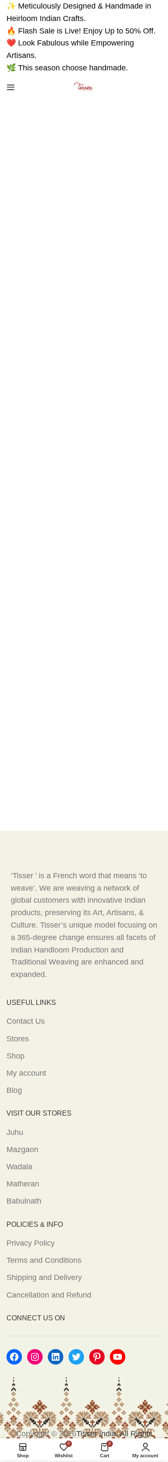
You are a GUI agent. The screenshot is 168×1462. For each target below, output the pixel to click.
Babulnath (23, 1201)
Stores (17, 1038)
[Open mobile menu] (10, 87)
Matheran (22, 1184)
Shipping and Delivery (44, 1277)
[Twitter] (76, 1357)
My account (26, 1073)
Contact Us (25, 1021)
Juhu (14, 1132)
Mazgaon (22, 1149)
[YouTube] (117, 1357)
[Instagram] (35, 1357)
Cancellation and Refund (48, 1295)
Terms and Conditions (43, 1260)
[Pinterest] (97, 1357)
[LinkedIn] (55, 1357)
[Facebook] (14, 1357)
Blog (14, 1090)
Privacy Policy (30, 1243)
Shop (15, 1056)
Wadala (19, 1166)
